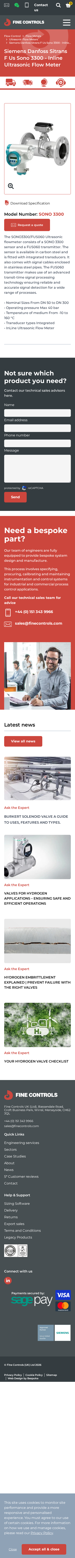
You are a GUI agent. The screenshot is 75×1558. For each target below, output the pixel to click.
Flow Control (12, 36)
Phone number (17, 435)
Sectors (10, 1150)
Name (9, 405)
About (9, 1163)
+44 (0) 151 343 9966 (34, 611)
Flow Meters (33, 36)
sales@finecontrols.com (38, 623)
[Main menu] (66, 22)
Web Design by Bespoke (23, 1378)
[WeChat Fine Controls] (16, 6)
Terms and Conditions (22, 1231)
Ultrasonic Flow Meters (23, 39)
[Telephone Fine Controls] (26, 7)
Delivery (11, 1210)
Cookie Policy (34, 1375)
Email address (16, 420)
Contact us (41, 7)
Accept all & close (44, 1549)
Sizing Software (17, 1204)
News (9, 1170)
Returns (11, 1217)
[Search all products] (58, 6)
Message (11, 450)
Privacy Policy (13, 1375)
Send (15, 497)
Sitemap (51, 1375)
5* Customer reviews (21, 1177)
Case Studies (15, 1156)
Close (13, 1549)
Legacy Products (18, 1237)
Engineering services (21, 1143)
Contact (11, 1183)
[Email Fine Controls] (6, 7)
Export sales (14, 1224)
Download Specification (30, 203)
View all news (23, 741)
